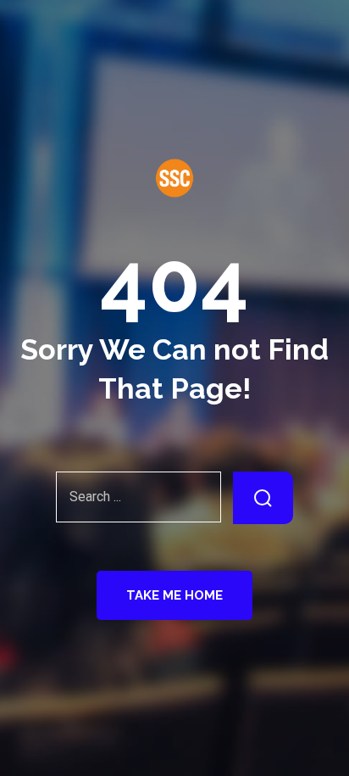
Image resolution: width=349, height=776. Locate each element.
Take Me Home (174, 595)
